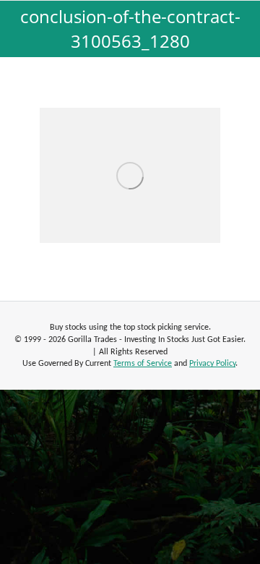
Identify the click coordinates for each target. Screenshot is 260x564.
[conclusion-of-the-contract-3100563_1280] (130, 175)
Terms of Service (142, 363)
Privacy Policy (212, 363)
